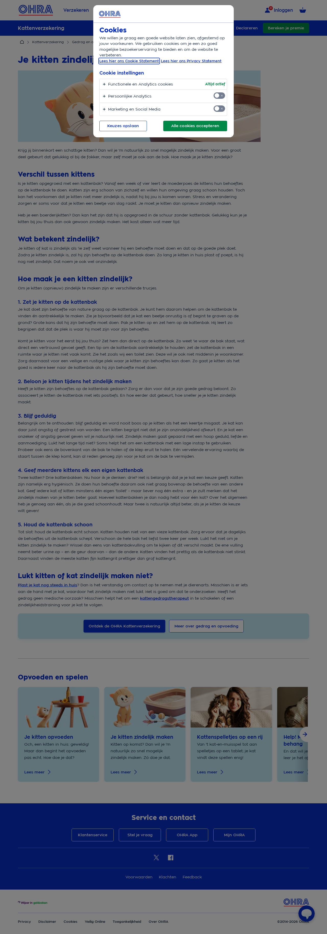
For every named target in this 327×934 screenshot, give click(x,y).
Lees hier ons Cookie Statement (129, 61)
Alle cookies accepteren (195, 125)
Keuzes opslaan (123, 125)
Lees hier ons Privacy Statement (191, 61)
